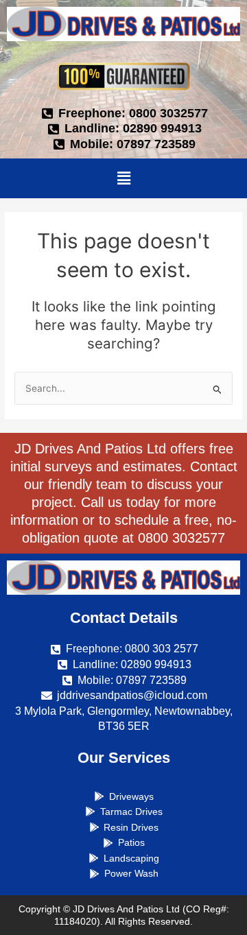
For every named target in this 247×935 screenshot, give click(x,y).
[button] (123, 178)
